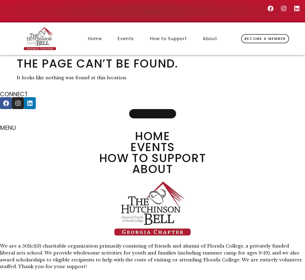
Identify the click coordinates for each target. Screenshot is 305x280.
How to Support (168, 39)
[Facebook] (270, 8)
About (210, 39)
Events (126, 39)
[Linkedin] (297, 8)
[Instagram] (284, 8)
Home (95, 39)
